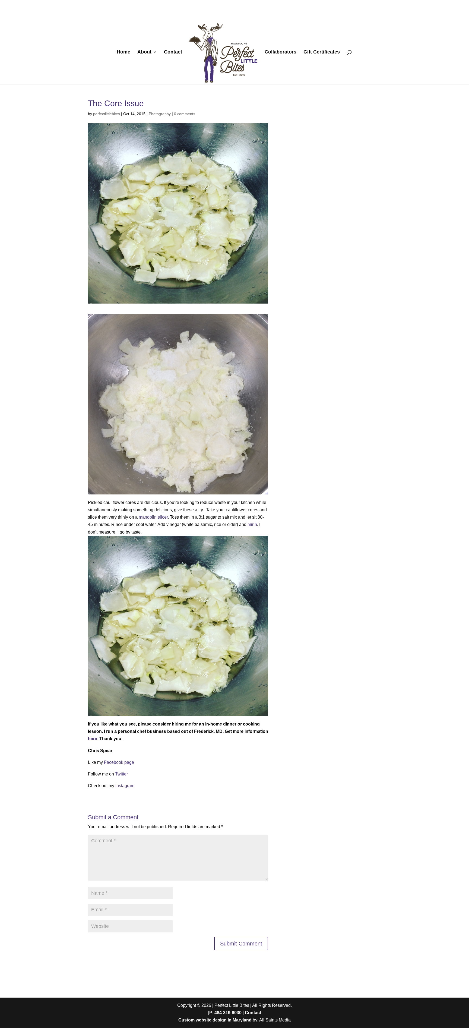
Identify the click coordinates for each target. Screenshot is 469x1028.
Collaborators (280, 52)
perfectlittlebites (106, 114)
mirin (252, 524)
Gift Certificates (321, 52)
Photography (160, 114)
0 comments (184, 114)
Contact (173, 52)
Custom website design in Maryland (215, 1020)
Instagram (124, 785)
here (92, 738)
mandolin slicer (153, 517)
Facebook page (119, 762)
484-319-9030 (228, 1012)
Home (123, 52)
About (144, 52)
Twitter (121, 774)
